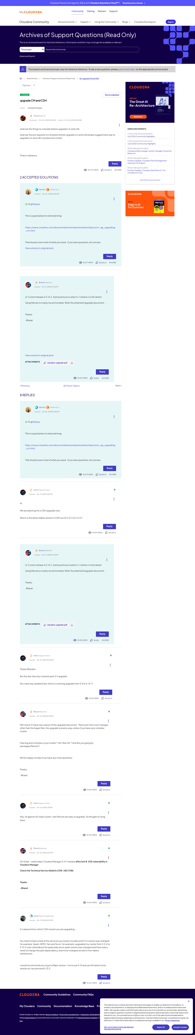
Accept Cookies (180, 1027)
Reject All (161, 1027)
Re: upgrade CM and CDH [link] (89, 78)
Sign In (171, 22)
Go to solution (112, 94)
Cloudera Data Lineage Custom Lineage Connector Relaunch (149, 152)
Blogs (125, 21)
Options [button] (26, 85)
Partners (102, 11)
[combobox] (91, 49)
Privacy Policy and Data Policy (69, 1014)
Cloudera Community (34, 22)
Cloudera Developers (145, 21)
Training (91, 11)
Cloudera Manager (35, 108)
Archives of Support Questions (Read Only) (59, 78)
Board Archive (32, 78)
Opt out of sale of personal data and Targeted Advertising (119, 1028)
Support (113, 11)
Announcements (66, 21)
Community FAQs (83, 994)
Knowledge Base (84, 1006)
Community (78, 11)
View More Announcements (150, 180)
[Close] (189, 1001)
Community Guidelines (57, 994)
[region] (146, 1016)
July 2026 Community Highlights (141, 136)
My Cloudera (27, 1006)
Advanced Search (27, 56)
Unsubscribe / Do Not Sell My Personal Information (97, 1014)
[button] (118, 124)
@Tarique (35, 204)
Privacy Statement (172, 1020)
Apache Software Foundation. (88, 1018)
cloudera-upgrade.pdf (57, 362)
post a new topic (127, 69)
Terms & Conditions (52, 1014)
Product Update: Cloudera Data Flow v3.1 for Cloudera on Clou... (146, 171)
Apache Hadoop (30, 1018)
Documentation (63, 1006)
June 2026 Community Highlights (141, 143)
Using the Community (105, 21)
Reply (115, 163)
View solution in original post (39, 248)
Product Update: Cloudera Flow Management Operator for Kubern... (147, 161)
